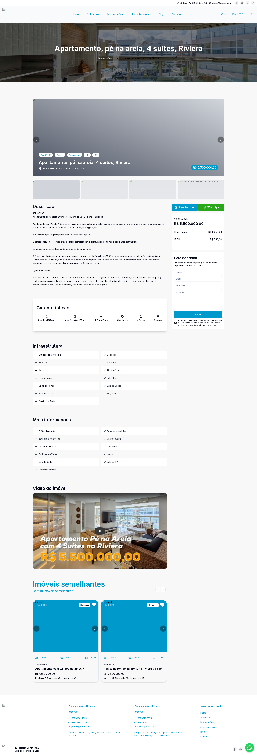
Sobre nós (93, 14)
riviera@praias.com (146, 726)
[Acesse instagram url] (247, 3)
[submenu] (252, 14)
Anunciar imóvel (141, 14)
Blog (160, 14)
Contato (176, 14)
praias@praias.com (221, 3)
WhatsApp (213, 207)
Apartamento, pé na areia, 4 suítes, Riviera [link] (138, 58)
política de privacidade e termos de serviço (197, 325)
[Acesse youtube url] (242, 3)
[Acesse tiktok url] (253, 3)
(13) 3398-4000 (199, 3)
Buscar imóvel (115, 14)
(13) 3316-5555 (144, 718)
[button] (36, 140)
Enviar (198, 314)
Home (75, 14)
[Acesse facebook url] (237, 3)
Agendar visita (186, 207)
